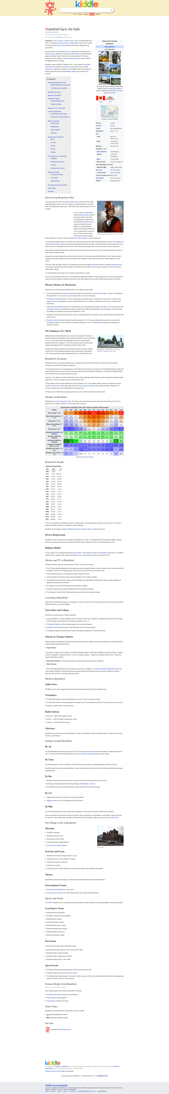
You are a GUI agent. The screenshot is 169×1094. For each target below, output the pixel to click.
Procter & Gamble (82, 386)
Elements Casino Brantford (55, 889)
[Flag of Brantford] (100, 98)
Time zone (99, 170)
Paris (55, 343)
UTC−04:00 (113, 173)
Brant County (61, 45)
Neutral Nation (69, 202)
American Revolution (100, 293)
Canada (66, 41)
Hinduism (89, 555)
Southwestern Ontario (76, 43)
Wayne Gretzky (71, 71)
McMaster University (88, 784)
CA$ (111, 167)
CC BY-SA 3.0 (64, 1088)
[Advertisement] (84, 21)
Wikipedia (48, 1089)
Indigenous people (73, 529)
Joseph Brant (112, 88)
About (59, 1091)
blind (82, 669)
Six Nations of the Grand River (70, 58)
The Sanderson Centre (54, 893)
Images (80, 14)
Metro (99, 159)
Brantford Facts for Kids (52, 1071)
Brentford (59, 37)
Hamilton (48, 386)
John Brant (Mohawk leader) (59, 307)
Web (75, 14)
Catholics (94, 553)
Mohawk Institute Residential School (107, 669)
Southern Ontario (86, 529)
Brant (111, 128)
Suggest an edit (102, 1076)
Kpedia (92, 14)
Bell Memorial (99, 322)
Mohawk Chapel (54, 299)
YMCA (50, 902)
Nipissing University (53, 627)
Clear (107, 10)
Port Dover (115, 817)
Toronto (56, 386)
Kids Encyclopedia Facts (52, 32)
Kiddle (47, 1091)
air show (92, 751)
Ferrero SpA (95, 386)
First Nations (85, 56)
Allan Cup (68, 973)
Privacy (65, 1091)
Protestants (103, 553)
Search (111, 10)
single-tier (111, 47)
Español (98, 14)
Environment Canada (87, 457)
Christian (79, 553)
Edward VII (50, 301)
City (106, 47)
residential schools (116, 265)
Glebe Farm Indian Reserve (78, 238)
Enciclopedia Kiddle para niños (86, 1091)
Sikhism (75, 555)
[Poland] (48, 1014)
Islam (80, 555)
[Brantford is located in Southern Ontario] (109, 111)
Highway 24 (50, 800)
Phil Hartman (51, 1001)
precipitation (56, 432)
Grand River (112, 93)
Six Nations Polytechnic (54, 624)
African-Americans (61, 244)
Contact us (73, 1091)
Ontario (112, 126)
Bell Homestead (118, 90)
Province (98, 125)
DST (104, 172)
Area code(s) (100, 178)
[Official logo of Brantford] (110, 98)
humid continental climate (63, 401)
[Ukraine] (48, 1018)
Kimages (86, 14)
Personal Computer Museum (58, 845)
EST (119, 170)
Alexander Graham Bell (54, 320)
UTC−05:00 (113, 170)
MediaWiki (73, 1089)
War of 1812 (107, 307)
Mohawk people (50, 54)
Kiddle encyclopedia (61, 1066)
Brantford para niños (64, 1029)
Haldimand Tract (64, 51)
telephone (67, 67)
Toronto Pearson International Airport (87, 754)
